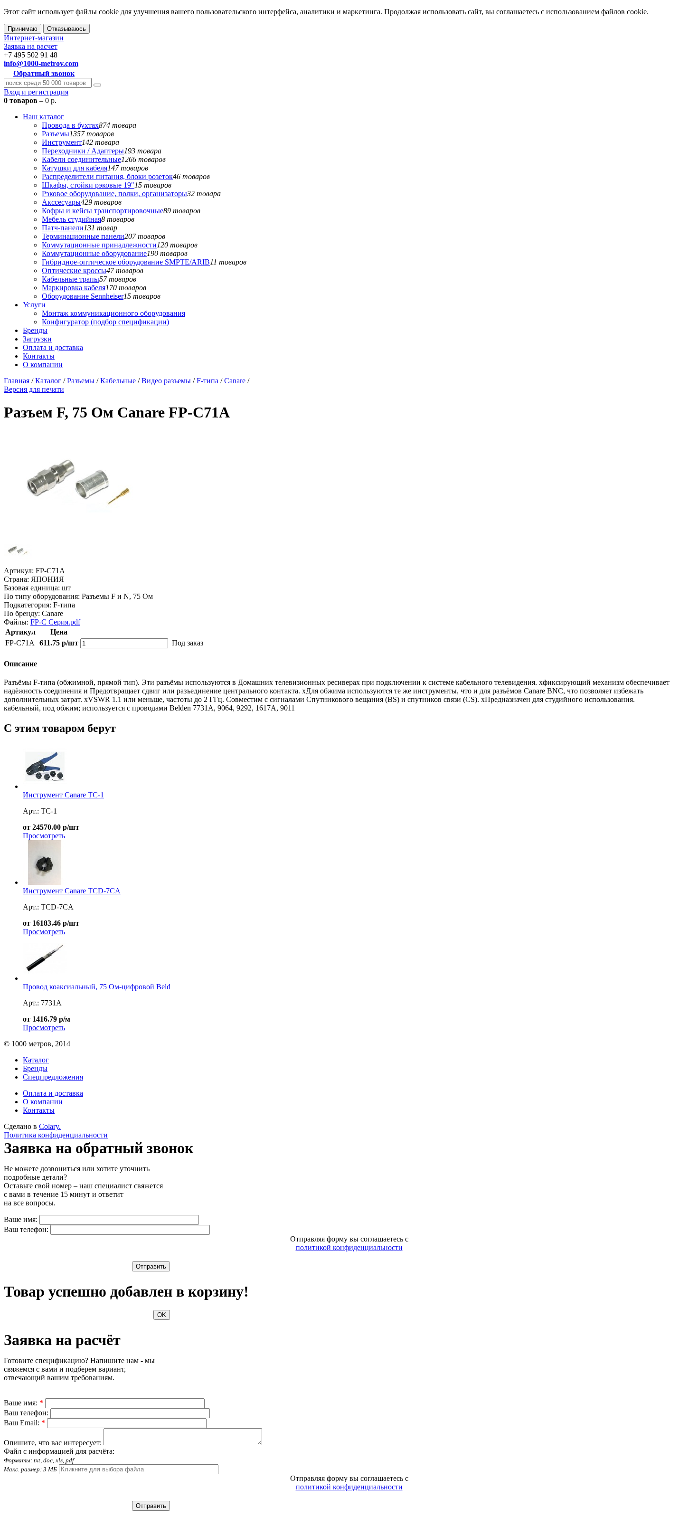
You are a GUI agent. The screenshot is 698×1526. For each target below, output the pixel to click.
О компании (43, 364)
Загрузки (37, 339)
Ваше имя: (21, 1219)
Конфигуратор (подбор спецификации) (105, 322)
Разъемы (55, 134)
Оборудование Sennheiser (82, 296)
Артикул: (19, 571)
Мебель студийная (71, 219)
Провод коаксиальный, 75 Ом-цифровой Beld (96, 987)
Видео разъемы (166, 381)
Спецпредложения (53, 1077)
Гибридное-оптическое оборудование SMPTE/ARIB (126, 262)
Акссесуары (61, 202)
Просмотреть (44, 836)
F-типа (207, 381)
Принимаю (23, 28)
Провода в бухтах (70, 125)
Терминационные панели (83, 236)
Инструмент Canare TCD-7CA (72, 891)
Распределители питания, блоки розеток (107, 176)
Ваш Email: (24, 1423)
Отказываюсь (66, 28)
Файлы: (16, 622)
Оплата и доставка (53, 347)
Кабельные (118, 381)
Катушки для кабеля (74, 168)
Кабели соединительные (81, 159)
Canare (234, 381)
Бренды (35, 330)
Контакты (39, 356)
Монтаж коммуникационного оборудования (113, 313)
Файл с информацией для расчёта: (59, 1460)
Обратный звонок (44, 73)
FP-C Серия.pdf (55, 622)
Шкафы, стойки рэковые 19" (88, 185)
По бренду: (22, 613)
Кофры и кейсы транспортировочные (102, 211)
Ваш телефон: (26, 1229)
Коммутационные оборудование (94, 253)
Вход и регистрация (36, 92)
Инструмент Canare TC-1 (63, 795)
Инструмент (62, 142)
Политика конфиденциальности (56, 1135)
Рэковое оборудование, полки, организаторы (114, 194)
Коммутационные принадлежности (99, 245)
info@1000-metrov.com (41, 63)
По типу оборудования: (42, 596)
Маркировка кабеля (73, 288)
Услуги (34, 305)
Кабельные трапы (70, 279)
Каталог (48, 381)
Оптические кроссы (74, 270)
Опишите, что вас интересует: (53, 1443)
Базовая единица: (32, 588)
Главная (16, 381)
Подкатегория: (27, 605)
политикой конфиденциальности (349, 1247)
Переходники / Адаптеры (83, 151)
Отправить (151, 1266)
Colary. (50, 1126)
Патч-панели (63, 228)
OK (161, 1314)
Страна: (16, 579)
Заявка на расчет (30, 46)
